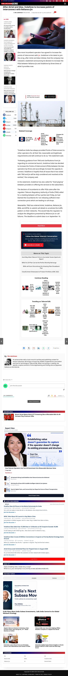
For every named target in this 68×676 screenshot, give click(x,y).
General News (47, 661)
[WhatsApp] (43, 348)
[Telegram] (48, 348)
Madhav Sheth (8, 65)
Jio (39, 55)
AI (24, 661)
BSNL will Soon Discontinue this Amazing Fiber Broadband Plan (41, 267)
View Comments (34, 401)
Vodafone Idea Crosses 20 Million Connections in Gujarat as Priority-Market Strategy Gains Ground (34, 538)
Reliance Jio (7, 661)
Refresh (7, 504)
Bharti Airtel (7, 658)
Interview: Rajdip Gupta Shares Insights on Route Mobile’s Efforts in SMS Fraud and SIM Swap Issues (49, 646)
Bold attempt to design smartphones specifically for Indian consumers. (9, 73)
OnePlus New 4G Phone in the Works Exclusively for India (23, 506)
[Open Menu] (65, 3)
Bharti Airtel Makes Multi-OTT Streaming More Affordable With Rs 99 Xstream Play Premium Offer (37, 415)
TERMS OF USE (39, 674)
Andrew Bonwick (9, 40)
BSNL (25, 658)
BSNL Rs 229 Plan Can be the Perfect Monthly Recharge (39, 263)
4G (45, 656)
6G (5, 656)
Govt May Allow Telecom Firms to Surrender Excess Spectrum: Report (41, 258)
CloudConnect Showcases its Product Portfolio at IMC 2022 (40, 272)
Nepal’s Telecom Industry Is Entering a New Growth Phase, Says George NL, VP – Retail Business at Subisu (16, 629)
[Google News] (56, 348)
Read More (41, 226)
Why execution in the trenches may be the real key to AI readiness (9, 92)
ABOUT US (18, 674)
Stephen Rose (8, 87)
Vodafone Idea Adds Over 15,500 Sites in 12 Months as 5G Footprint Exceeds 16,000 (31, 527)
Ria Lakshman (19, 12)
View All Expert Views (34, 495)
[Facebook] (24, 348)
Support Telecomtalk (8, 0)
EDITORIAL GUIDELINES (28, 674)
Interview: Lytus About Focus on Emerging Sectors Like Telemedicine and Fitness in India (17, 645)
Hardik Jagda (8, 22)
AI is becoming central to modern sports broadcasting (9, 27)
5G (25, 656)
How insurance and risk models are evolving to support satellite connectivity (9, 49)
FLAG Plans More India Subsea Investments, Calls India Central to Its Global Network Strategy (31, 612)
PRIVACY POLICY (48, 674)
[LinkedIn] (38, 348)
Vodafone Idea (48, 658)
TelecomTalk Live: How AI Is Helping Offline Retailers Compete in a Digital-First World (47, 628)
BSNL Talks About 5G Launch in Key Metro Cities (20, 516)
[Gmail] (33, 348)
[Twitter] (28, 348)
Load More (34, 559)
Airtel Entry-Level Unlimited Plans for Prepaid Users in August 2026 (26, 549)
